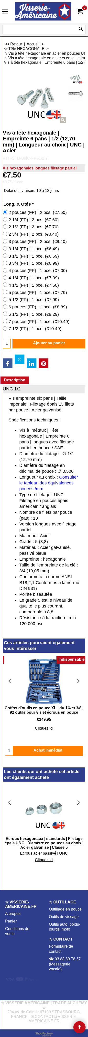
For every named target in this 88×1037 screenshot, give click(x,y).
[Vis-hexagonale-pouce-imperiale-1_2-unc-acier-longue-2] (75, 93)
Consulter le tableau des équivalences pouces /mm (48, 483)
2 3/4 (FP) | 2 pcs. (34, 234)
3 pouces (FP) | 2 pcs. (38, 241)
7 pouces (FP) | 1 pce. (39, 321)
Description (14, 380)
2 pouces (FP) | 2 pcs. (38, 212)
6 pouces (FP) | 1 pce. (38, 306)
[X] (19, 359)
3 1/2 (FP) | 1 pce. (34, 256)
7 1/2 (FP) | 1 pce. (35, 328)
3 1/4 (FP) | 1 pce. (34, 248)
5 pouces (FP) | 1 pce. (38, 292)
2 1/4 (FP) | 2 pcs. (34, 219)
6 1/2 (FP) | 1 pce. (34, 314)
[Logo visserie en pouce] (43, 11)
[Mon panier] (79, 11)
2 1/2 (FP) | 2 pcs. (34, 226)
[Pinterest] (43, 363)
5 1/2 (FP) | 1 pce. (34, 299)
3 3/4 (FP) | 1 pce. (34, 263)
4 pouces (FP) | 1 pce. (38, 270)
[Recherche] (81, 29)
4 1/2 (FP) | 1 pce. (34, 285)
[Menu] (5, 12)
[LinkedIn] (31, 363)
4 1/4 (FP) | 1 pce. (34, 277)
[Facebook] (7, 363)
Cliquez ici (44, 728)
